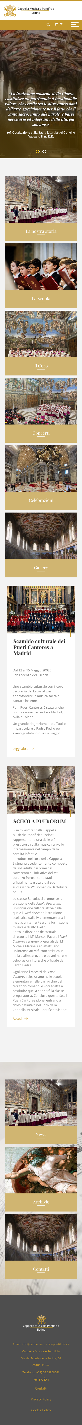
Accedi (17, 1018)
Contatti (41, 1388)
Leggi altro (20, 748)
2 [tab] (42, 152)
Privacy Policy (41, 1399)
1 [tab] (38, 152)
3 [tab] (45, 152)
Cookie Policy (41, 1410)
